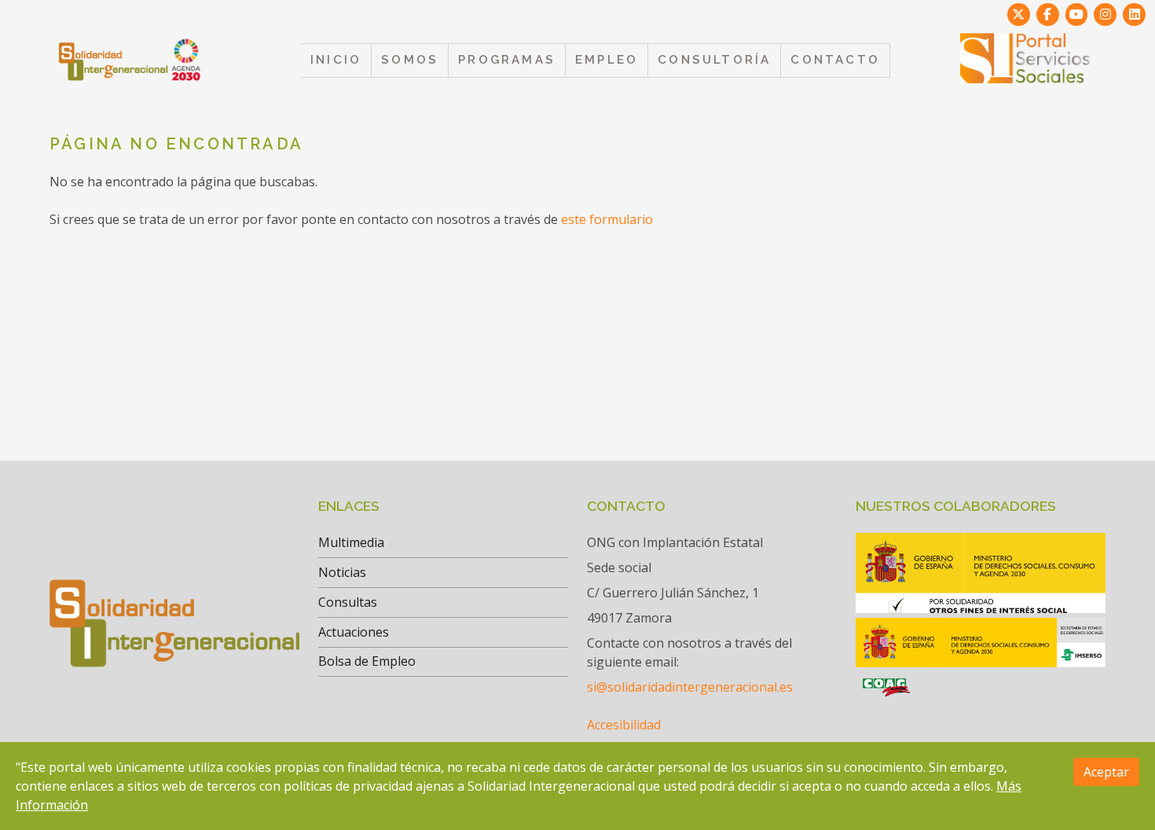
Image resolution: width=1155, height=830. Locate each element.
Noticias (342, 572)
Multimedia (351, 542)
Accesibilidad (624, 724)
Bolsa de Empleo (367, 661)
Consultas (347, 602)
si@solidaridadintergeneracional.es (690, 687)
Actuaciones (353, 632)
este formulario (607, 219)
